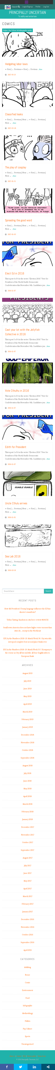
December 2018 (27, 735)
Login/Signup (27, 6)
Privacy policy (31, 1056)
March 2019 (27, 712)
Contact (19, 1056)
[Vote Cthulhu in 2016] (27, 370)
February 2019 (27, 719)
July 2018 (27, 773)
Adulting (27, 967)
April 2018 (27, 796)
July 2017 (27, 865)
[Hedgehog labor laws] (27, 44)
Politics (27, 1021)
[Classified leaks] (27, 94)
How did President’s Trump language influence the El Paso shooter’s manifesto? (27, 610)
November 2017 (27, 835)
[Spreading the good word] (27, 200)
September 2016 (27, 942)
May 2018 (28, 788)
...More (40, 69)
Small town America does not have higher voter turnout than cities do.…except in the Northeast (27, 629)
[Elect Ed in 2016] (27, 253)
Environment (27, 990)
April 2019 (27, 704)
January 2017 (27, 911)
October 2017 (27, 842)
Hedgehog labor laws (16, 64)
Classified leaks (14, 114)
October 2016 (27, 934)
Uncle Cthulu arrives (16, 503)
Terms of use (42, 1056)
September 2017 (27, 850)
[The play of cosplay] (27, 147)
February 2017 (27, 904)
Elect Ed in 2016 (14, 273)
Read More (45, 53)
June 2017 (27, 873)
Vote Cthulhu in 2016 (17, 391)
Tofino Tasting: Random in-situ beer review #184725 (27, 620)
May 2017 (27, 881)
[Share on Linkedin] (34, 1067)
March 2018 (27, 804)
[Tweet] (21, 1067)
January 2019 (27, 727)
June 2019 (28, 688)
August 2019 (27, 673)
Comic (27, 982)
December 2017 (27, 827)
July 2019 (27, 681)
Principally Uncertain (27, 12)
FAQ (24, 1056)
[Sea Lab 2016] (27, 536)
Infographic (27, 1005)
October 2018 (27, 750)
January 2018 (27, 819)
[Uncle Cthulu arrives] (27, 483)
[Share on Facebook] (7, 1067)
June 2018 (27, 781)
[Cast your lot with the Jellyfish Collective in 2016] (27, 309)
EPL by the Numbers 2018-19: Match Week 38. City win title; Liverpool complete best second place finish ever (27, 640)
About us (12, 1056)
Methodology (27, 1013)
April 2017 (27, 888)
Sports (27, 1036)
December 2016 (27, 919)
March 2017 (27, 896)
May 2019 (27, 696)
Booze (27, 975)
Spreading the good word (18, 220)
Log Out (46, 6)
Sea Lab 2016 (12, 556)
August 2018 (28, 765)
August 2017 (27, 858)
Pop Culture (27, 1029)
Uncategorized (27, 1044)
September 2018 (27, 758)
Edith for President (15, 447)
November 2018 (27, 742)
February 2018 (28, 811)
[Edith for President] (27, 427)
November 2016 (27, 927)
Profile (38, 6)
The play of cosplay (15, 167)
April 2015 (28, 950)
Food (27, 998)
